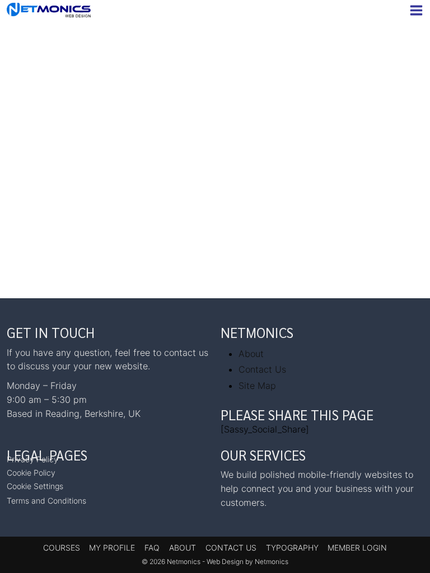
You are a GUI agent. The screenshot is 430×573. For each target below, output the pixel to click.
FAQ (152, 547)
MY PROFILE (112, 547)
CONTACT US (230, 547)
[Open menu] (414, 10)
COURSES (61, 547)
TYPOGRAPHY (292, 547)
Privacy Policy (32, 459)
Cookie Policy (31, 472)
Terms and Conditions (46, 500)
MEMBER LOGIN (357, 547)
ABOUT (182, 547)
